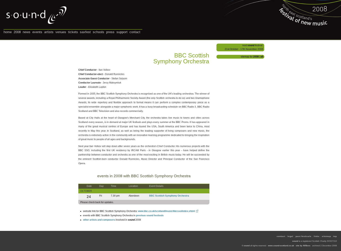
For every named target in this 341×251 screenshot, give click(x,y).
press (110, 32)
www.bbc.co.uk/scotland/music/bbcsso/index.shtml (166, 211)
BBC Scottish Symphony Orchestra (169, 195)
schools (98, 32)
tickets (73, 32)
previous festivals (150, 215)
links (316, 236)
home (8, 32)
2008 (17, 32)
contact (134, 32)
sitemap (326, 236)
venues (60, 32)
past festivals (303, 236)
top (335, 236)
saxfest (85, 32)
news (26, 32)
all (261, 56)
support (121, 32)
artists (48, 32)
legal (290, 236)
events (37, 32)
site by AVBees (303, 245)
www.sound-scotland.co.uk (281, 245)
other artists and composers (99, 219)
